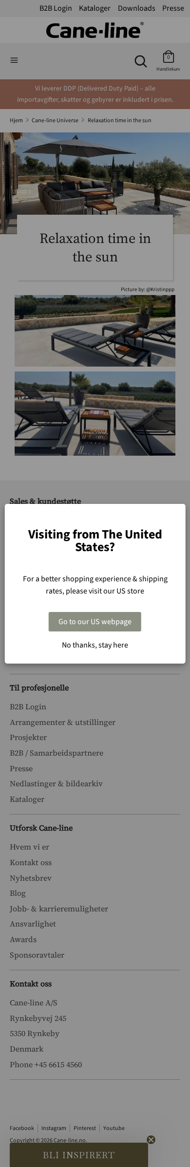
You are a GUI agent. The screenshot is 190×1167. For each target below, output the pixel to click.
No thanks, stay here (95, 645)
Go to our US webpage (95, 621)
